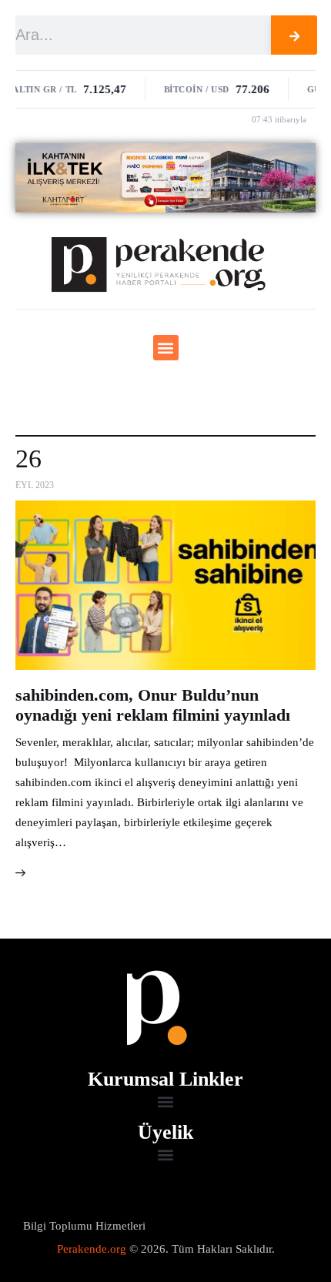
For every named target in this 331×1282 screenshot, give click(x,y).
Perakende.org (91, 1249)
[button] (166, 347)
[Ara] (294, 35)
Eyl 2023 (34, 485)
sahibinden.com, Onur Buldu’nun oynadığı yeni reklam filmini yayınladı (152, 705)
